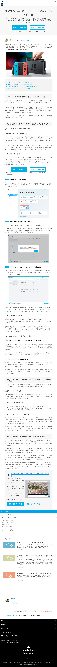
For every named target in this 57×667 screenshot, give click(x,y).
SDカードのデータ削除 (7, 526)
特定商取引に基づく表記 (31, 662)
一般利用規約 (23, 662)
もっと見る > (21, 549)
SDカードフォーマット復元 (8, 522)
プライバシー (10, 662)
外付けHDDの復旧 (44, 309)
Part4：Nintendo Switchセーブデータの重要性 (19, 88)
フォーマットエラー (6, 524)
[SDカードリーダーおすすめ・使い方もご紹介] (9, 544)
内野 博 (10, 39)
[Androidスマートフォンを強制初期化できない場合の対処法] (9, 575)
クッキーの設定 (17, 662)
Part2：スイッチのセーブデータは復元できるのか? (20, 84)
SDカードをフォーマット (7, 520)
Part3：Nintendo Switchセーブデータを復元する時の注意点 (23, 86)
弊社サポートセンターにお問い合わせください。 (40, 611)
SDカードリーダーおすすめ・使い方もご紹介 (30, 542)
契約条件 (5, 662)
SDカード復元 (25, 40)
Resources (9, 615)
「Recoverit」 (20, 159)
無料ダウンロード (14, 504)
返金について (39, 662)
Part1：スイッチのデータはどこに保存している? (20, 82)
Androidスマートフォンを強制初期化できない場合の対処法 (34, 573)
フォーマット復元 (15, 311)
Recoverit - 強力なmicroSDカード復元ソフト (30, 474)
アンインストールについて (49, 662)
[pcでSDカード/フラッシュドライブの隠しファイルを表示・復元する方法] (9, 558)
